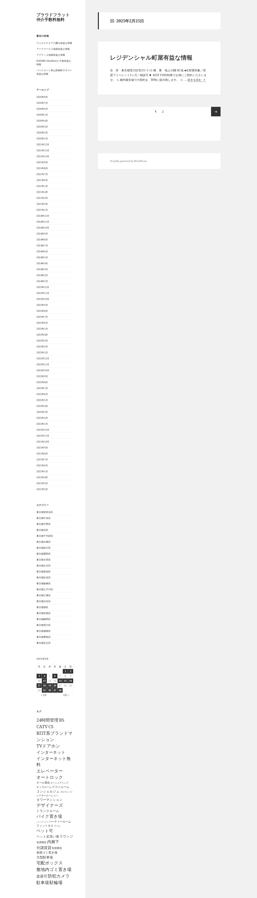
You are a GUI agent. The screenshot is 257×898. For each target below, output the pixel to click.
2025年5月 (42, 186)
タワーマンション (49, 800)
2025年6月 (42, 180)
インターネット (50, 752)
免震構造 (41, 842)
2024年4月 (42, 263)
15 (65, 680)
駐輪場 (56, 882)
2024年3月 (42, 269)
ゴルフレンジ (66, 791)
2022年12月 (42, 358)
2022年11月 (42, 364)
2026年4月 (42, 120)
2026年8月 (42, 97)
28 (60, 690)
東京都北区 (42, 530)
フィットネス (44, 826)
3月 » (66, 695)
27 (55, 690)
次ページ (216, 111)
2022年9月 (42, 376)
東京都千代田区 (44, 535)
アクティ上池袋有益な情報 (50, 54)
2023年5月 (42, 328)
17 (39, 685)
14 (60, 680)
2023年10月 (42, 299)
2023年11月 (42, 293)
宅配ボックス (49, 863)
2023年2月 (42, 346)
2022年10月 (42, 370)
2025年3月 (42, 198)
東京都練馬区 (43, 619)
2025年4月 (42, 192)
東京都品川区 (43, 547)
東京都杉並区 (43, 577)
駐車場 (42, 882)
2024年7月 (42, 245)
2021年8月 (42, 453)
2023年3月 (42, 340)
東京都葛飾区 (43, 631)
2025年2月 (42, 204)
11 (44, 680)
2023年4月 (42, 334)
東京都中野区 (43, 524)
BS (61, 720)
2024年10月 (42, 227)
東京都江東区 (43, 595)
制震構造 (57, 848)
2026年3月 (42, 126)
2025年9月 (42, 162)
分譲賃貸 (43, 847)
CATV (42, 726)
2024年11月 (42, 221)
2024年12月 (42, 215)
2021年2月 (42, 489)
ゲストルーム (60, 787)
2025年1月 (42, 209)
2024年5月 (42, 257)
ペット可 (44, 830)
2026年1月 (42, 138)
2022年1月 (42, 423)
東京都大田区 (43, 559)
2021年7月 (42, 459)
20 (55, 685)
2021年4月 (42, 477)
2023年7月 (42, 316)
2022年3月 (42, 412)
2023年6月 (42, 322)
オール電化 (43, 782)
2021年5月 (42, 471)
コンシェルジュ (47, 791)
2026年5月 (42, 114)
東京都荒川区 (43, 625)
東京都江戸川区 (44, 589)
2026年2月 (42, 132)
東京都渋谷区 (43, 601)
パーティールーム (59, 821)
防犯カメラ (59, 876)
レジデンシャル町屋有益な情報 (151, 57)
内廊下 (53, 841)
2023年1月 (42, 352)
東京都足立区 (43, 642)
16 (70, 680)
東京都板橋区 (43, 583)
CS (50, 726)
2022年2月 (42, 418)
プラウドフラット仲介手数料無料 (53, 17)
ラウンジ (66, 836)
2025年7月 (42, 174)
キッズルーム (44, 787)
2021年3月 (42, 483)
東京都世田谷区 (44, 512)
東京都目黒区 (43, 613)
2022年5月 (42, 400)
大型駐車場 (44, 857)
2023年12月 (42, 287)
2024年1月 (42, 281)
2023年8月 (42, 311)
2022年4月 (42, 406)
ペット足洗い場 (47, 836)
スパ (56, 795)
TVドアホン (48, 746)
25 (44, 690)
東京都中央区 (43, 518)
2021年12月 (42, 429)
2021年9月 (42, 447)
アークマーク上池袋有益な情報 (53, 49)
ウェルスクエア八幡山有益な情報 (54, 43)
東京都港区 (42, 607)
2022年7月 (42, 388)
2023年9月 (42, 305)
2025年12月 (42, 144)
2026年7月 (42, 102)
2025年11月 (42, 150)
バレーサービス (42, 822)
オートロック (49, 777)
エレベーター (49, 771)
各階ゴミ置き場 (46, 852)
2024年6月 (42, 251)
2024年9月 (42, 233)
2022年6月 (42, 394)
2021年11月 (42, 435)
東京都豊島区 (43, 637)
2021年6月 (42, 465)
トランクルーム (47, 811)
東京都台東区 (43, 541)
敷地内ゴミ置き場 (53, 869)
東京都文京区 (43, 565)
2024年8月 (42, 239)
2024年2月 (42, 275)
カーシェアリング (59, 782)
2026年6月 (42, 108)
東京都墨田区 (43, 553)
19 (49, 685)
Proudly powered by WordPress (128, 161)
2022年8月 (42, 382)
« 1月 (44, 695)
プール (57, 825)
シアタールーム (44, 795)
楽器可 (41, 876)
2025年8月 (42, 168)
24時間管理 (47, 720)
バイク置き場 (49, 816)
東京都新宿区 (43, 571)
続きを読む (197, 80)
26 (49, 690)
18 (44, 685)
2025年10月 (42, 156)
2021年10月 (42, 441)
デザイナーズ (49, 805)
